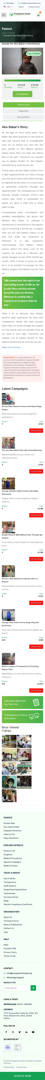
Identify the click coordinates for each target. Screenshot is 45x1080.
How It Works (10, 878)
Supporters (23, 111)
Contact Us (9, 928)
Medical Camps (11, 865)
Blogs (6, 900)
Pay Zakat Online (11, 827)
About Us (8, 917)
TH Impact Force (11, 921)
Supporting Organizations (15, 889)
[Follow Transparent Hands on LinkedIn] (26, 1032)
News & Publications (13, 924)
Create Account (34, 7)
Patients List (9, 851)
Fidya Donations (11, 838)
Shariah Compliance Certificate (18, 904)
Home (4, 33)
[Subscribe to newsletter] (33, 988)
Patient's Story (23, 105)
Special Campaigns (12, 862)
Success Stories (11, 897)
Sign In (21, 7)
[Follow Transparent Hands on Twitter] (19, 1032)
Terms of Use (10, 956)
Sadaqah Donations (12, 830)
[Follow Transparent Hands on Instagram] (12, 1032)
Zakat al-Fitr (9, 834)
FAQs (6, 945)
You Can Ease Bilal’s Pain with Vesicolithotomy (22, 450)
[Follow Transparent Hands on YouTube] (33, 1032)
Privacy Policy (10, 952)
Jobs (6, 932)
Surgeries (8, 854)
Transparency (10, 882)
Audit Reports (10, 886)
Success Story (24, 117)
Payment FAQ (10, 948)
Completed (22, 94)
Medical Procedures (13, 858)
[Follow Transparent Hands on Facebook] (6, 1032)
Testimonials (9, 893)
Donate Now (36, 430)
